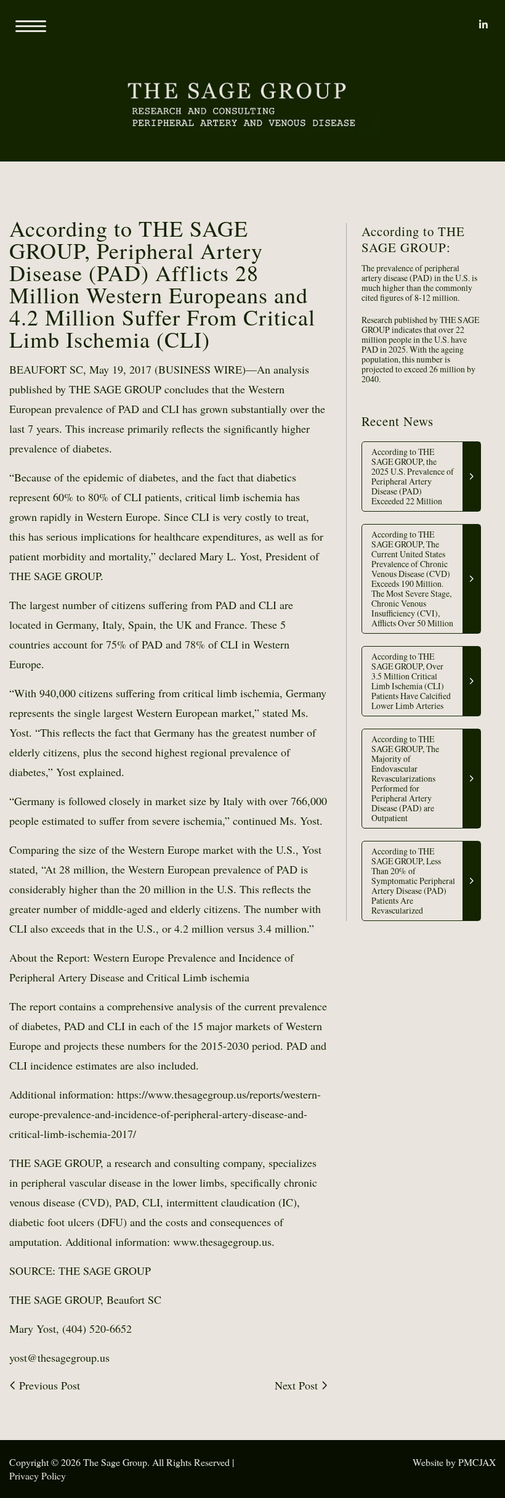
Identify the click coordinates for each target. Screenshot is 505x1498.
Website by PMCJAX (454, 1461)
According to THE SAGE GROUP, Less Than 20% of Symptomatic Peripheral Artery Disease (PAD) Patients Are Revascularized (413, 880)
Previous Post (48, 1385)
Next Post (298, 1385)
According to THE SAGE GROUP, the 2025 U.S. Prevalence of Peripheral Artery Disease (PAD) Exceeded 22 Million (412, 476)
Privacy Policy (37, 1475)
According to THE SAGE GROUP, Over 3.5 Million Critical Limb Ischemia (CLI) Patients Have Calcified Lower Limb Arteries (411, 680)
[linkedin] (483, 24)
